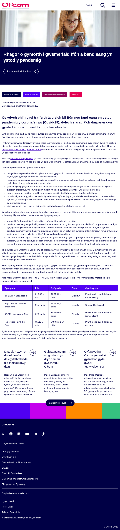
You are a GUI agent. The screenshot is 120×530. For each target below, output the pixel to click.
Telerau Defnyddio (11, 512)
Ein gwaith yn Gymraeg (13, 484)
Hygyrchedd (8, 501)
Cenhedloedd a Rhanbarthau (16, 462)
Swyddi (5, 468)
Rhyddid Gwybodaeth (12, 473)
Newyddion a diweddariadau (54, 94)
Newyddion (76, 94)
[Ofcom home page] (15, 5)
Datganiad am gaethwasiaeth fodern (20, 478)
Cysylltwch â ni (9, 457)
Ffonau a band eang (11, 94)
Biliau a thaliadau (31, 94)
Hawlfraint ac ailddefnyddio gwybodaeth (21, 517)
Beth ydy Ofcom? (10, 451)
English (89, 5)
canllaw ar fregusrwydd (21, 158)
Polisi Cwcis (7, 506)
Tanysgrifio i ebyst (57, 403)
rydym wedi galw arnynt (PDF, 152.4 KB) (22, 149)
